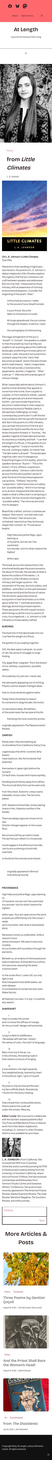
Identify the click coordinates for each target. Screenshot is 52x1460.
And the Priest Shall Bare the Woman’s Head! (24, 1363)
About (15, 15)
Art (6, 1417)
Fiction (7, 1354)
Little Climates (35, 1129)
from (20, 1424)
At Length (26, 29)
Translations (18, 1291)
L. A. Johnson (13, 176)
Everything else (16, 1417)
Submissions (27, 15)
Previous (8, 1210)
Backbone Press (26, 1122)
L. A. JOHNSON (10, 1159)
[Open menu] (26, 53)
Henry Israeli (37, 1307)
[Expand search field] (41, 15)
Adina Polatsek (24, 1370)
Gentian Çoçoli (24, 1307)
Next (42, 1220)
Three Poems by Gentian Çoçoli (24, 1300)
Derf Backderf (22, 1429)
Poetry (10, 150)
